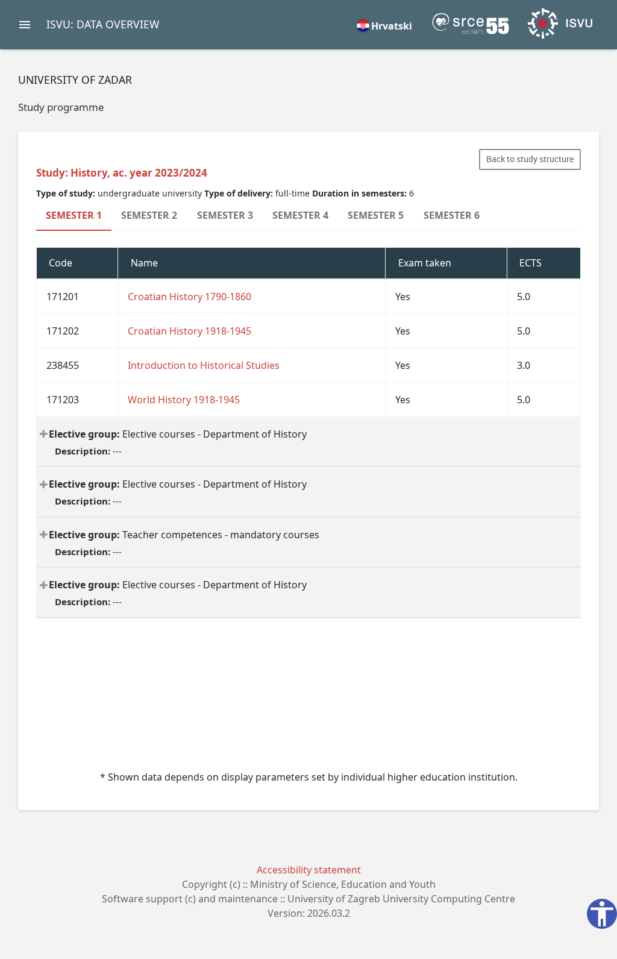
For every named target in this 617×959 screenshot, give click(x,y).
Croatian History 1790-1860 (189, 296)
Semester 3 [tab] (225, 215)
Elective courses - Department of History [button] (178, 442)
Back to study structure (530, 159)
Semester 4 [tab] (300, 215)
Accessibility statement (309, 869)
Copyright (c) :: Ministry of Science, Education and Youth (309, 884)
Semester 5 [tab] (376, 215)
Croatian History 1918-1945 (189, 331)
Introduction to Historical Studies (204, 365)
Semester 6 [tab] (452, 215)
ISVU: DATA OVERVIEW (102, 24)
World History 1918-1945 (184, 399)
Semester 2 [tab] (149, 215)
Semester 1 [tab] (74, 215)
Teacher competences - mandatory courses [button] (184, 543)
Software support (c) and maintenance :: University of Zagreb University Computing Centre (308, 898)
